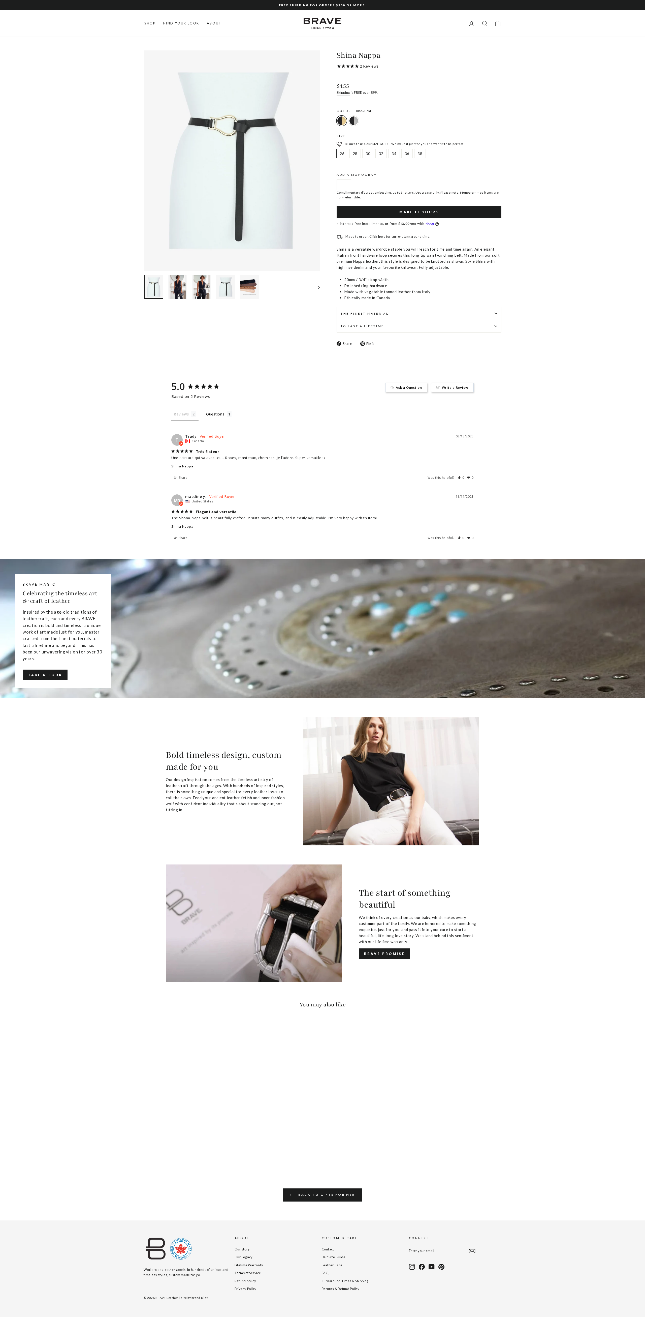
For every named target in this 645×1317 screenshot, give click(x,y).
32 (381, 153)
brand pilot (199, 1298)
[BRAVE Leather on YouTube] (432, 1267)
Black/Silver (354, 121)
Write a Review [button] (455, 387)
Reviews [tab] (181, 414)
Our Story (242, 1249)
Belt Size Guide (333, 1257)
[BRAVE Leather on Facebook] (422, 1267)
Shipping (343, 93)
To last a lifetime (362, 326)
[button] (461, 477)
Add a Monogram (357, 174)
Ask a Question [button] (409, 387)
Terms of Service (248, 1273)
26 (342, 153)
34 (394, 153)
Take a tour (45, 675)
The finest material (365, 313)
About (214, 23)
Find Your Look (181, 23)
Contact (328, 1249)
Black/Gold (342, 121)
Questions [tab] (215, 414)
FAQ (325, 1273)
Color (354, 111)
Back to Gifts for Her (326, 1194)
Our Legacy (244, 1257)
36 (407, 153)
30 (368, 153)
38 (420, 153)
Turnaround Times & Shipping (345, 1281)
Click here (377, 236)
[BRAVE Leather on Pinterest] (441, 1267)
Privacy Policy (246, 1289)
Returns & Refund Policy (341, 1289)
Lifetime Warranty (249, 1265)
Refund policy (245, 1281)
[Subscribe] (472, 1251)
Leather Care (332, 1265)
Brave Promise (384, 954)
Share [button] (183, 477)
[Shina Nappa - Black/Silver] (153, 1146)
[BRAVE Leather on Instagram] (412, 1267)
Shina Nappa (182, 466)
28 (355, 153)
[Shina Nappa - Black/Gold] (147, 1146)
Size (341, 136)
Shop (150, 23)
